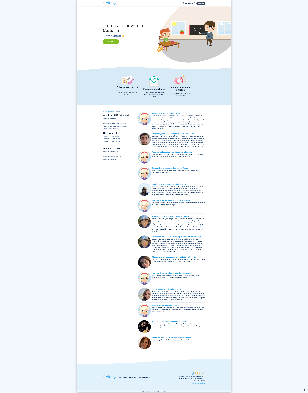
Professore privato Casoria (111, 136)
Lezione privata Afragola (110, 129)
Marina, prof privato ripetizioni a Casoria (169, 184)
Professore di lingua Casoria (111, 138)
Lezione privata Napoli (109, 118)
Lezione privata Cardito (110, 159)
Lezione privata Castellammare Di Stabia (115, 126)
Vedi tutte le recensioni (198, 383)
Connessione (189, 3)
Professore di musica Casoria (111, 141)
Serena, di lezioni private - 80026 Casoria (169, 113)
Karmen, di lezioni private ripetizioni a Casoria (171, 273)
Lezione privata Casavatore (111, 151)
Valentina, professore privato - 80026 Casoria (171, 338)
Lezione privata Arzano (110, 154)
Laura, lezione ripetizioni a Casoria (166, 289)
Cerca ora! (112, 42)
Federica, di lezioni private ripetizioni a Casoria (172, 152)
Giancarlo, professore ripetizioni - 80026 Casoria (173, 134)
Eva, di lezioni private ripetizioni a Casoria (169, 321)
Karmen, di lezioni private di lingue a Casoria (171, 200)
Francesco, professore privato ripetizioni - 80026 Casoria (176, 237)
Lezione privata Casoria (110, 144)
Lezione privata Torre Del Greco (112, 121)
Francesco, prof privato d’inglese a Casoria (170, 216)
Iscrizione (201, 3)
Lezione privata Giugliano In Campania (114, 123)
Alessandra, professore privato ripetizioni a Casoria (174, 257)
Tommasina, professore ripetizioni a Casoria (171, 168)
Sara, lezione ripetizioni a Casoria (166, 305)
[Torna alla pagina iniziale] (109, 3)
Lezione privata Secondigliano (112, 156)
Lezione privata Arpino (109, 162)
